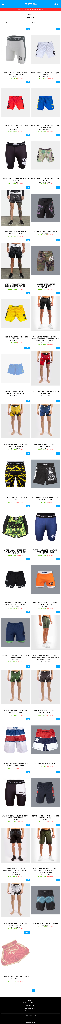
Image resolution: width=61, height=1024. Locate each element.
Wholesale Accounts (30, 1010)
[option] (30, 9)
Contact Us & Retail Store (30, 1002)
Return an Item (30, 1005)
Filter (7, 22)
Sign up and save (30, 1015)
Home (30, 14)
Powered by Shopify (30, 1022)
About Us (30, 1000)
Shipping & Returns (30, 1008)
